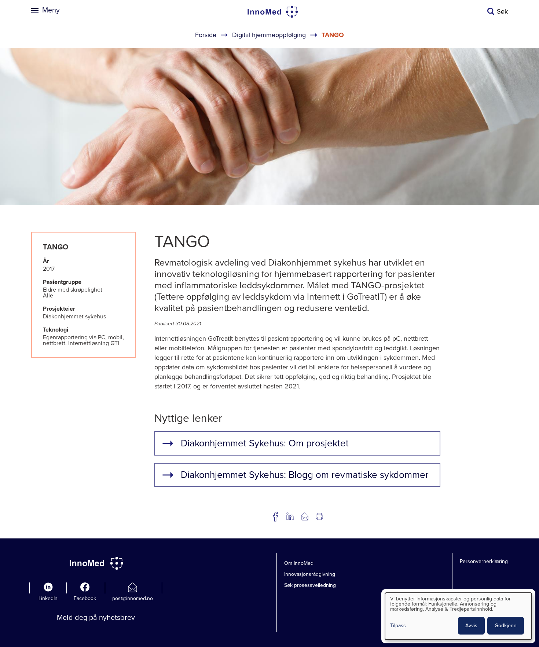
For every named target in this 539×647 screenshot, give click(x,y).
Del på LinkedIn (290, 516)
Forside (205, 35)
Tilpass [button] (398, 626)
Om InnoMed (299, 563)
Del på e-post (304, 516)
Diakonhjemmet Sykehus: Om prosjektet (265, 443)
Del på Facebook (275, 516)
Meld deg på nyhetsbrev (96, 617)
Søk (502, 11)
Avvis (471, 625)
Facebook (85, 598)
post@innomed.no (132, 598)
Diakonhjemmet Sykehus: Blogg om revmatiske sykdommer (305, 474)
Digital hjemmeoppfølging (269, 35)
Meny (51, 10)
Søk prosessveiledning (310, 585)
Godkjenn (506, 625)
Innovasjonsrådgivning (309, 574)
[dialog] (458, 616)
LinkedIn (48, 598)
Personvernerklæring (484, 561)
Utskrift (319, 516)
